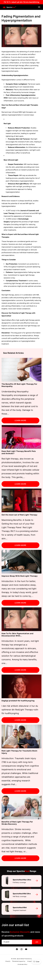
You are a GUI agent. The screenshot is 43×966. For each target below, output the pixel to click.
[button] (39, 7)
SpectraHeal (20, 958)
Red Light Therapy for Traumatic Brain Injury (19, 752)
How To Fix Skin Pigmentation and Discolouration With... (17, 634)
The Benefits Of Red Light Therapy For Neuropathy (19, 385)
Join (36, 942)
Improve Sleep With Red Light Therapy (20, 576)
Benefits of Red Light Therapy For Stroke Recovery (17, 823)
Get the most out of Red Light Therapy (19, 515)
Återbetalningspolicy (18, 961)
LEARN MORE (20, 420)
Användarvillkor (22, 964)
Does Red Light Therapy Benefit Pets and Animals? (19, 452)
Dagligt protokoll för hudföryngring (18, 701)
